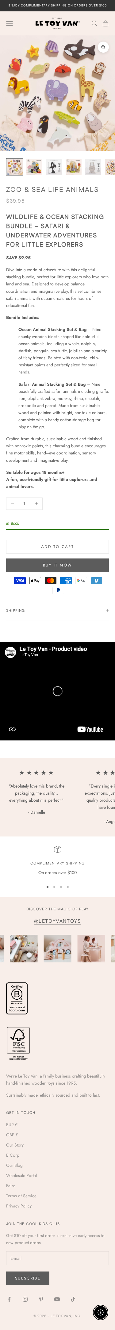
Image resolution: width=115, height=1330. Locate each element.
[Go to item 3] (54, 166)
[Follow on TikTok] (73, 1299)
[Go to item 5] (93, 166)
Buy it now (57, 565)
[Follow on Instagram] (25, 1299)
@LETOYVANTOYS (57, 921)
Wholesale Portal (21, 1175)
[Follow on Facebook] (9, 1299)
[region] (57, 861)
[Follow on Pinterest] (41, 1299)
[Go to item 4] (73, 166)
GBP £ (12, 1135)
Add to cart (57, 547)
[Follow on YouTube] (57, 1299)
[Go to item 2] (34, 166)
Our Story (15, 1145)
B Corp (12, 1155)
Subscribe (27, 1278)
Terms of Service (21, 1196)
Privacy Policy (19, 1206)
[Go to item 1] (14, 166)
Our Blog (14, 1165)
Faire (10, 1186)
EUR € (11, 1125)
